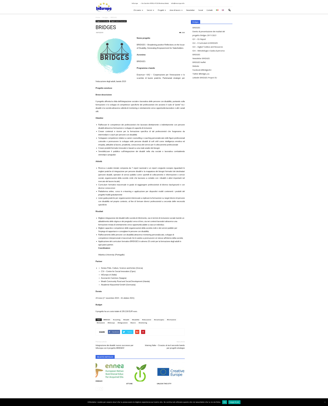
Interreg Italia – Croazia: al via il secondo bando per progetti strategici (165, 346)
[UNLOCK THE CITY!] (171, 372)
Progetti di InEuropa (102, 21)
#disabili (126, 320)
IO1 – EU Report (199, 39)
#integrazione (123, 323)
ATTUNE (129, 384)
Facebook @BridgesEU (201, 70)
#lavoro (133, 323)
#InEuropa (111, 323)
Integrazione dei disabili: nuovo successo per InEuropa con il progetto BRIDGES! (114, 346)
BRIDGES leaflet (199, 62)
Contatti (210, 10)
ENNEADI (99, 381)
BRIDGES (196, 27)
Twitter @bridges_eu (200, 74)
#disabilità (135, 320)
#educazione (146, 320)
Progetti (161, 10)
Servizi (149, 10)
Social (200, 10)
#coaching (116, 320)
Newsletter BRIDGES (201, 58)
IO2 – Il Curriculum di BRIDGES (205, 43)
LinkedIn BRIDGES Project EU (204, 77)
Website (195, 66)
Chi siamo (137, 10)
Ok (224, 402)
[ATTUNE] (140, 372)
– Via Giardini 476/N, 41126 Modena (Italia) (154, 3)
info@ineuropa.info (177, 3)
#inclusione (101, 323)
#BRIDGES (106, 320)
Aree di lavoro (175, 10)
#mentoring (143, 323)
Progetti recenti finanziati (118, 21)
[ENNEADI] (110, 370)
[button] (229, 10)
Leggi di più (234, 402)
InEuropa (135, 3)
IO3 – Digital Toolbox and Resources (207, 47)
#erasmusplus (159, 320)
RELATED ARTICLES (105, 357)
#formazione (171, 320)
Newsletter (190, 10)
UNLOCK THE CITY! (164, 384)
